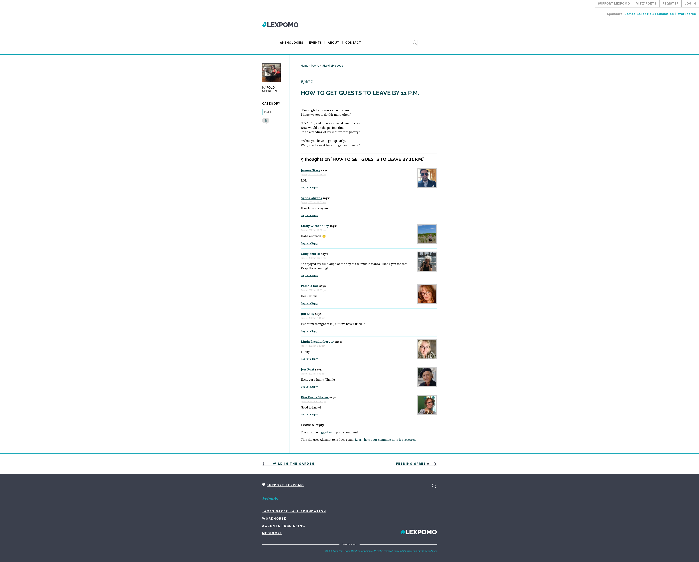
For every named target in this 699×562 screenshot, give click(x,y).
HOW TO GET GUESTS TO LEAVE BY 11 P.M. (360, 92)
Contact (353, 42)
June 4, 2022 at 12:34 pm (313, 258)
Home (304, 65)
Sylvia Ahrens (311, 198)
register (670, 3)
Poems (315, 65)
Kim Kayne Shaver (315, 397)
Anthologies (291, 42)
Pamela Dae (310, 286)
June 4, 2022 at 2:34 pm (313, 318)
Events (315, 42)
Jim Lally (307, 314)
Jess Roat (307, 369)
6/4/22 (307, 82)
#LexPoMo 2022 (332, 65)
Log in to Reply (309, 187)
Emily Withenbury (315, 226)
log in (690, 3)
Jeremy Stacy (310, 170)
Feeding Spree (411, 463)
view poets (646, 3)
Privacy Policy (429, 551)
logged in (325, 432)
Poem (268, 112)
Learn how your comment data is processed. (385, 440)
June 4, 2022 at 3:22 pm (313, 345)
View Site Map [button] (349, 544)
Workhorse (687, 14)
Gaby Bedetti (310, 254)
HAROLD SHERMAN (269, 89)
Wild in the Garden (294, 463)
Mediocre (272, 533)
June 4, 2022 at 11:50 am (313, 230)
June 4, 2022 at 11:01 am (313, 202)
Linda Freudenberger (317, 342)
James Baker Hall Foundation (649, 14)
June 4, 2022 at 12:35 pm (313, 290)
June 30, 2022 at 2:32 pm (313, 401)
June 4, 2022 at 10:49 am (313, 174)
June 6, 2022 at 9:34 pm (313, 373)
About (333, 42)
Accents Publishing (283, 526)
